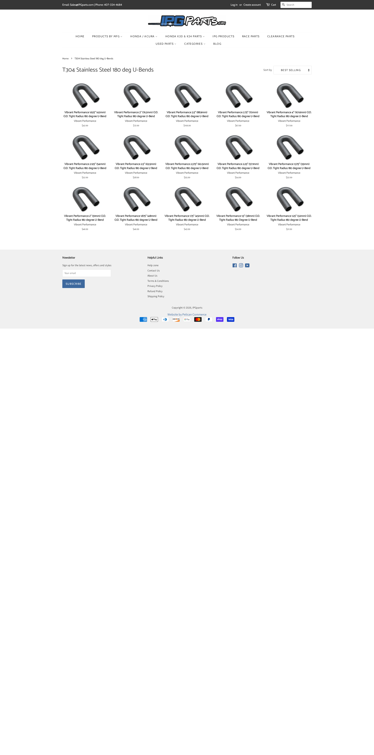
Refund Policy (154, 291)
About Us (152, 275)
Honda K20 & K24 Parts (184, 36)
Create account (252, 4)
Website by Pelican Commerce (187, 314)
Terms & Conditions (158, 281)
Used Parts (165, 43)
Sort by (267, 70)
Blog (217, 43)
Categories (193, 43)
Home (80, 36)
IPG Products (223, 36)
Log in (234, 4)
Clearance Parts (281, 36)
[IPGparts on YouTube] (247, 266)
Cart (273, 4)
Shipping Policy (155, 296)
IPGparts (197, 307)
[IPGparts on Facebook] (234, 266)
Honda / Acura (142, 36)
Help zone (153, 265)
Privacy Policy (154, 286)
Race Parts (251, 36)
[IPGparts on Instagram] (241, 266)
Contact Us (153, 270)
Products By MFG (106, 36)
